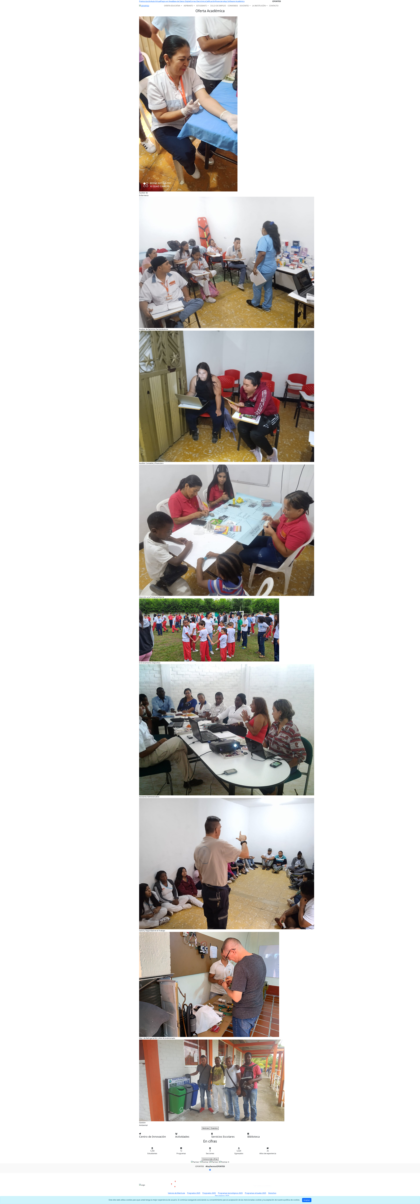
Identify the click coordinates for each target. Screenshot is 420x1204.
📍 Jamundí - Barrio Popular (181, 1184)
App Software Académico (234, 1)
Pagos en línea (167, 1)
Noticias (205, 1128)
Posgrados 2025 (209, 1193)
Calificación (210, 1)
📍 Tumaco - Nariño (182, 1187)
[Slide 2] (210, 5)
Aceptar (307, 1200)
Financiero (219, 1)
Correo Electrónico (198, 1)
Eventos (214, 1128)
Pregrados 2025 (193, 1193)
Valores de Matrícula (176, 1193)
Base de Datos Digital (181, 1)
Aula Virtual (156, 1)
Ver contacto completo (262, 1186)
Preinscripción (145, 1)
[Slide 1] (206, 5)
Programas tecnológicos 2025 (230, 1193)
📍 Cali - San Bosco (182, 1181)
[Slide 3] (214, 5)
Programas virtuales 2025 (255, 1193)
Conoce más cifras (210, 1159)
